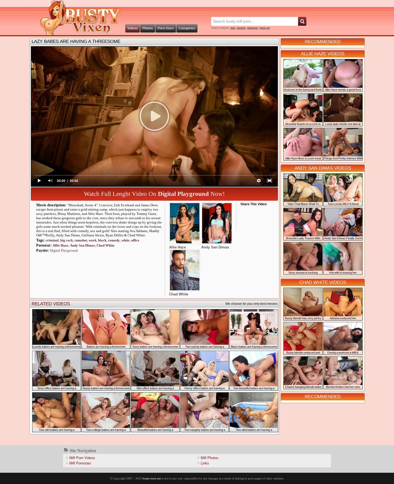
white (125, 240)
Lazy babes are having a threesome (76, 41)
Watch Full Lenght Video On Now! (154, 193)
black (102, 240)
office (135, 240)
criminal (52, 240)
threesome (252, 27)
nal (233, 27)
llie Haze (60, 245)
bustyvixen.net (152, 478)
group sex (264, 27)
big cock (66, 240)
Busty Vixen (76, 17)
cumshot (241, 27)
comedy (114, 240)
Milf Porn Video (82, 458)
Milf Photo (209, 458)
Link (205, 463)
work (92, 240)
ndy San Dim (82, 245)
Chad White (105, 245)
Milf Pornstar (80, 463)
